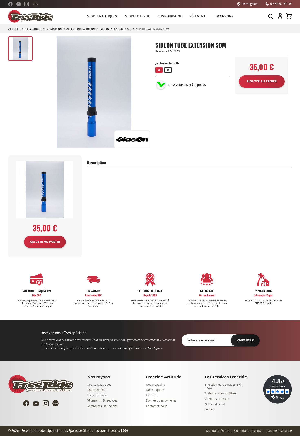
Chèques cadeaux (217, 399)
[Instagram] (26, 4)
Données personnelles (161, 400)
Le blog (209, 409)
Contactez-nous (156, 406)
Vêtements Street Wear (103, 400)
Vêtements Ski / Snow (102, 406)
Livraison (152, 395)
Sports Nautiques (99, 384)
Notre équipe (155, 390)
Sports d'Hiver (97, 390)
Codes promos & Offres (220, 393)
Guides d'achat (215, 404)
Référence (161, 51)
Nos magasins (155, 384)
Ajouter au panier (45, 242)
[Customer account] (280, 17)
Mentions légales (217, 431)
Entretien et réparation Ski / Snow (224, 386)
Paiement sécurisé (279, 431)
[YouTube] (18, 4)
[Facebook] (10, 4)
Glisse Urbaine (97, 395)
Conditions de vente (247, 431)
